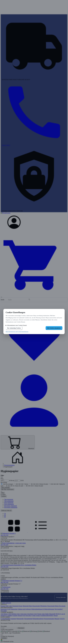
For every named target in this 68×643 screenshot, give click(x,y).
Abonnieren (21, 628)
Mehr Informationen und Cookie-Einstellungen (17, 331)
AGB (8, 609)
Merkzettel (26, 606)
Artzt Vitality (45, 614)
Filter (2, 493)
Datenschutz (14, 609)
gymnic (38, 615)
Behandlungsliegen (38, 618)
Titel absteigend (8, 499)
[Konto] (14, 228)
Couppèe (14, 615)
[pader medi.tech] (6, 603)
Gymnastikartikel (5, 618)
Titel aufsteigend (8, 501)
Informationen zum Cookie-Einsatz (17, 325)
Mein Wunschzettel (34, 606)
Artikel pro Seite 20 (6, 510)
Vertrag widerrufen (61, 597)
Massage (57, 618)
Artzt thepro (30, 614)
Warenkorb (15, 606)
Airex (18, 614)
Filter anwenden (5, 487)
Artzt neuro (23, 614)
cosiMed (9, 615)
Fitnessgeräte (20, 618)
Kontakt (3, 606)
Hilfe (7, 606)
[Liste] (41, 532)
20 (5, 513)
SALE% (62, 618)
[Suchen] (29, 299)
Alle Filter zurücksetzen (7, 489)
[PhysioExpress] (34, 214)
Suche (2, 299)
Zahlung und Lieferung (24, 609)
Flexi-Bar (28, 615)
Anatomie (13, 618)
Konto (20, 606)
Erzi (24, 615)
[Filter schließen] (1, 491)
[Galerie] (14, 532)
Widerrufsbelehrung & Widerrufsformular (42, 609)
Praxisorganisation (9, 465)
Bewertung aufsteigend (10, 507)
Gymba (33, 615)
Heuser (56, 615)
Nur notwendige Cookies (14, 328)
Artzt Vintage (37, 614)
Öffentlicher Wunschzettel (47, 606)
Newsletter (4, 610)
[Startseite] (17, 463)
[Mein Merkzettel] (34, 368)
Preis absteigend (8, 502)
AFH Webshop (12, 614)
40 (5, 515)
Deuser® (20, 615)
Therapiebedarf (28, 618)
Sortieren (3, 496)
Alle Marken (4, 614)
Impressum (4, 609)
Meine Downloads (60, 606)
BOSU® (58, 614)
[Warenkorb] (34, 295)
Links (10, 606)
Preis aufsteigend (9, 504)
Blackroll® (52, 614)
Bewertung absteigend (10, 506)
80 (5, 517)
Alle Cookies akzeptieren (54, 328)
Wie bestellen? (59, 609)
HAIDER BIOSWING (46, 615)
